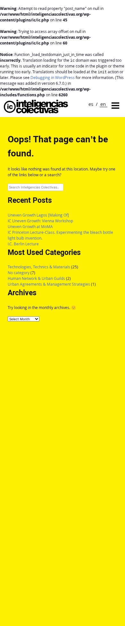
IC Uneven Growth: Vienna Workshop (40, 221)
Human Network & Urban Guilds (36, 278)
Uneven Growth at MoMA (30, 226)
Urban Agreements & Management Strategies (49, 284)
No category (18, 272)
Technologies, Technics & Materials (39, 267)
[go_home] (36, 111)
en (103, 104)
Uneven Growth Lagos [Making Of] (38, 215)
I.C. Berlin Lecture (23, 244)
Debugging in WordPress (52, 77)
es (90, 104)
